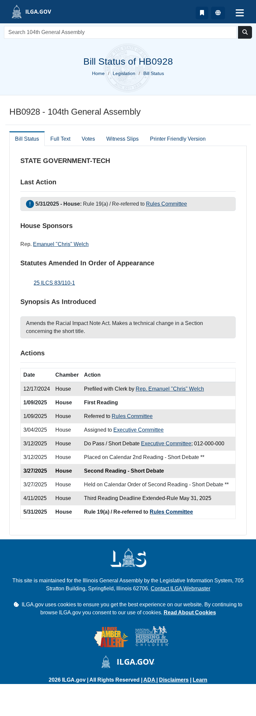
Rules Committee (166, 204)
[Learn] (202, 13)
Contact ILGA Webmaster (180, 588)
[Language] (218, 13)
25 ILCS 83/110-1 (54, 283)
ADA (149, 680)
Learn (200, 680)
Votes (88, 139)
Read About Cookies (190, 612)
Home (98, 73)
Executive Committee (138, 430)
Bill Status (27, 139)
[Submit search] (245, 32)
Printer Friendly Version (178, 139)
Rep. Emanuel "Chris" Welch (170, 389)
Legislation (124, 73)
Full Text (60, 139)
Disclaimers (174, 680)
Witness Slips (122, 139)
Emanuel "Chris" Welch (61, 244)
